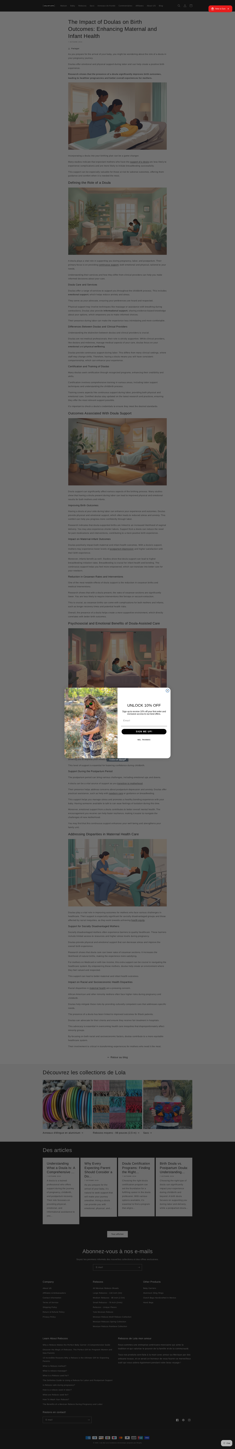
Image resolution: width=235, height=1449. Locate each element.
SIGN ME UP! (144, 731)
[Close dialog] (167, 690)
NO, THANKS (144, 740)
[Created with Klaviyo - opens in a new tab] (117, 760)
